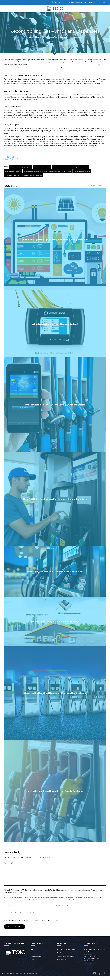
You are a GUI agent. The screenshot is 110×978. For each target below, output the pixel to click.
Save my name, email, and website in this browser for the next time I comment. (31, 920)
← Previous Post (89, 185)
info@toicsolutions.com (96, 2)
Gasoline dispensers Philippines (78, 167)
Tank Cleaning (61, 953)
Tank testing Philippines (12, 175)
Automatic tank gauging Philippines (21, 167)
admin (31, 37)
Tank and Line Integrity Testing (66, 949)
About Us (33, 953)
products (43, 37)
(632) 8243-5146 (88, 958)
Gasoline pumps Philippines (13, 171)
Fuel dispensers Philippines (42, 167)
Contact (33, 959)
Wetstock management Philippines (31, 175)
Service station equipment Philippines (60, 171)
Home (32, 949)
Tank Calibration (61, 959)
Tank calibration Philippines (82, 171)
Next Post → (102, 185)
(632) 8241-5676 (60, 2)
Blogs (37, 37)
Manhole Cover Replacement (65, 956)
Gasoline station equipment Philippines (35, 171)
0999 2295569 (76, 2)
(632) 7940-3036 (88, 961)
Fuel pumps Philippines (60, 167)
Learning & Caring (36, 956)
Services (50, 37)
